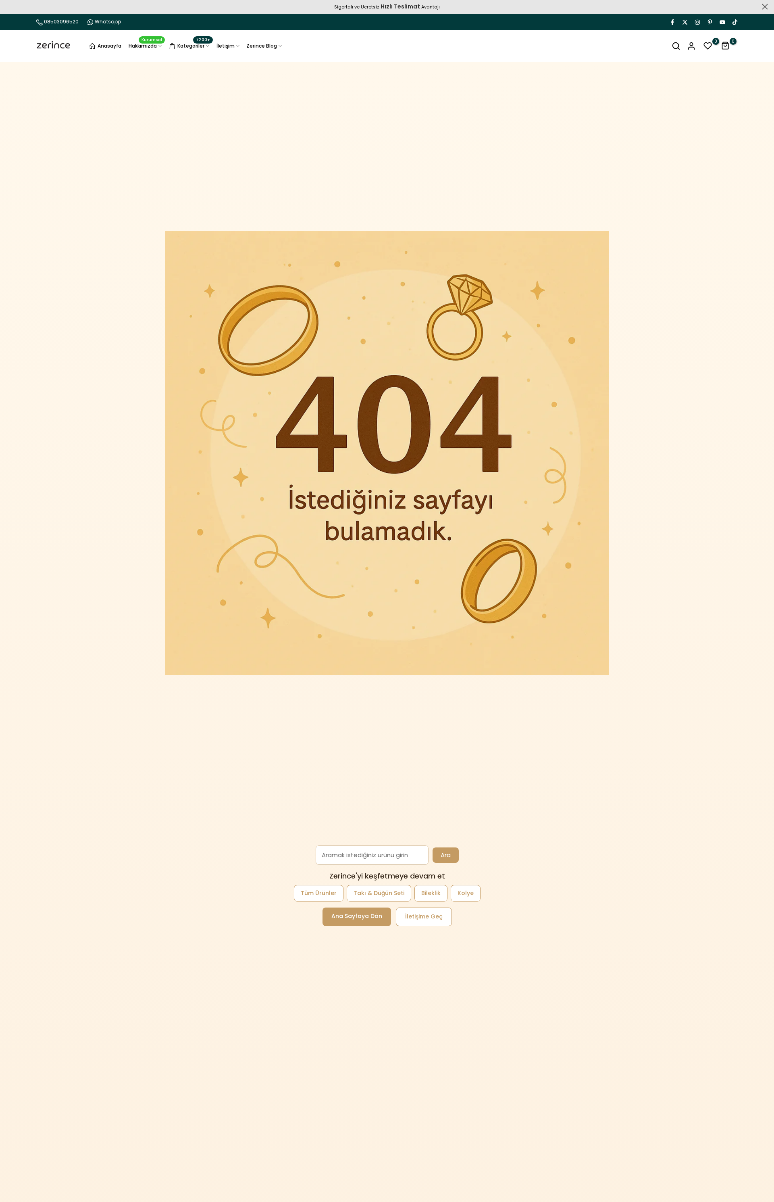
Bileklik (431, 893)
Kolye (466, 893)
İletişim (225, 45)
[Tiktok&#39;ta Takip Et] (734, 22)
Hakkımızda (145, 45)
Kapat (9, 7)
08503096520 (61, 21)
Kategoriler (193, 44)
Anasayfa (109, 45)
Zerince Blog (261, 45)
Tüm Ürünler (319, 893)
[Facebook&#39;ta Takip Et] (672, 22)
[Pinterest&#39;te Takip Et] (709, 22)
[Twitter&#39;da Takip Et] (684, 22)
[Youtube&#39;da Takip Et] (722, 22)
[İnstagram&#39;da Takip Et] (697, 22)
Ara (446, 855)
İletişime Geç (424, 916)
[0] (707, 46)
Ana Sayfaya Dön (356, 916)
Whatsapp (108, 21)
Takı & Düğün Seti (379, 893)
